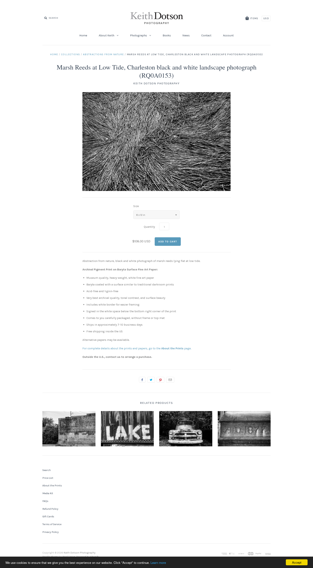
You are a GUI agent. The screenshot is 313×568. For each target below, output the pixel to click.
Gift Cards (48, 516)
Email (170, 380)
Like (142, 380)
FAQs (45, 501)
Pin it (160, 380)
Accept (296, 562)
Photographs (139, 35)
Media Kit (47, 493)
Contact (206, 35)
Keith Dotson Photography (156, 83)
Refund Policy (50, 508)
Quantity (149, 226)
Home (83, 35)
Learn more (158, 562)
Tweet (151, 380)
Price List (47, 477)
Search (46, 470)
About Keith (107, 35)
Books (167, 35)
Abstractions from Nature (103, 54)
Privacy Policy (50, 532)
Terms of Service (51, 524)
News (186, 35)
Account (228, 35)
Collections (70, 54)
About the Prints (52, 485)
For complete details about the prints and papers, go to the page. (136, 348)
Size (136, 206)
